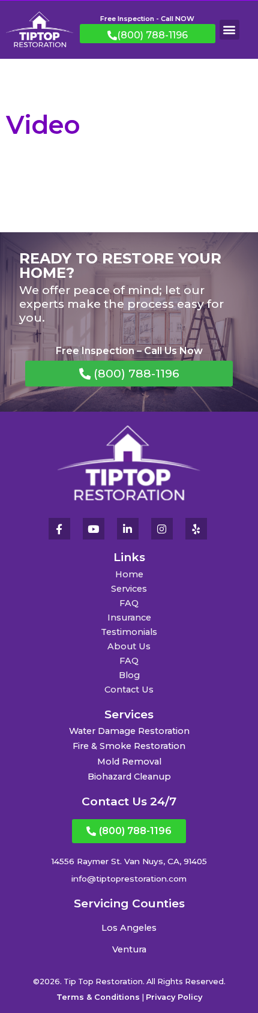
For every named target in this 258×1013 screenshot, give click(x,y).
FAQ (129, 603)
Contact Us (129, 689)
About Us (129, 646)
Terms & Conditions (98, 997)
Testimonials (129, 632)
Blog (129, 675)
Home (129, 574)
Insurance (129, 617)
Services (129, 588)
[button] (229, 30)
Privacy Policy (174, 997)
